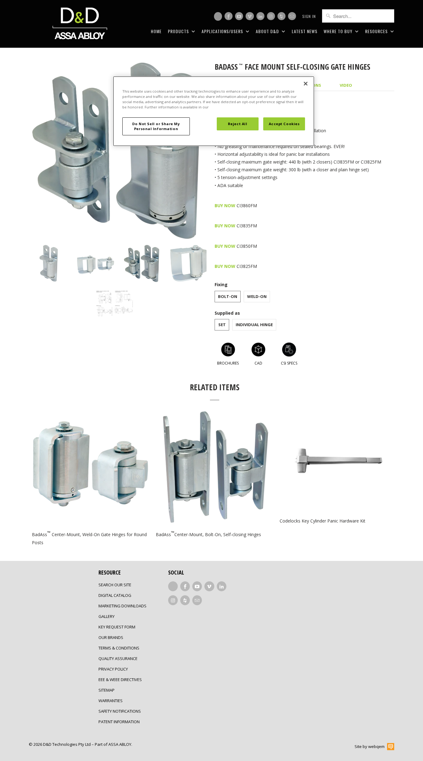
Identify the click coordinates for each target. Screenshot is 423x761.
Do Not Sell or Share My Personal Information (156, 126)
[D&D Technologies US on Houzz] (281, 16)
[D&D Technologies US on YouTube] (239, 16)
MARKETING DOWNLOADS (122, 606)
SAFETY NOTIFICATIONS (119, 711)
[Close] (305, 83)
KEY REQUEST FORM (116, 627)
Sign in (309, 16)
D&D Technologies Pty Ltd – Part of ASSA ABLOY (87, 744)
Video (346, 85)
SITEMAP (106, 690)
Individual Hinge (254, 324)
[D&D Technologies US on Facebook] (229, 16)
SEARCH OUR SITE (114, 585)
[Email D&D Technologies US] (292, 16)
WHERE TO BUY (339, 31)
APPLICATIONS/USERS (223, 31)
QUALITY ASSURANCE (117, 658)
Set (222, 324)
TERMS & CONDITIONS (118, 648)
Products (179, 31)
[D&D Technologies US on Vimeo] (250, 16)
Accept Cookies (284, 123)
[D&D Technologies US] (80, 24)
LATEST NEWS (304, 31)
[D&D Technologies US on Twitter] (218, 16)
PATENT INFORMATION (119, 721)
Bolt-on (227, 296)
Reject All (237, 123)
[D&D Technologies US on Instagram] (271, 16)
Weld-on (257, 296)
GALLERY (106, 616)
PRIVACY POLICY (113, 669)
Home (156, 31)
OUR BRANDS (110, 637)
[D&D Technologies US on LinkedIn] (260, 16)
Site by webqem (370, 746)
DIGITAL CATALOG (114, 595)
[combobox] (358, 16)
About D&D (268, 31)
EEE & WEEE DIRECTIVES (120, 679)
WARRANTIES (110, 700)
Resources (377, 31)
